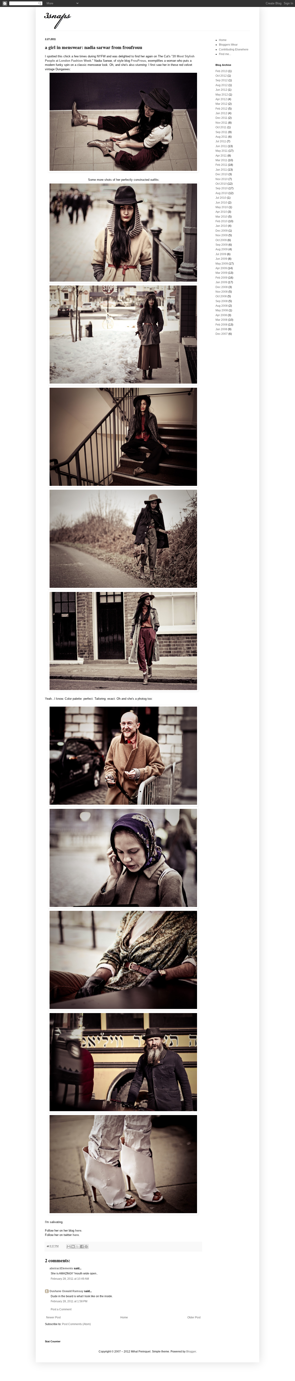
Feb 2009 (221, 277)
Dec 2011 (221, 117)
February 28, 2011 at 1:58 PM (69, 1301)
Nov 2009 (221, 235)
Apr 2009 (221, 268)
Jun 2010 (221, 202)
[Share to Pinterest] (86, 1246)
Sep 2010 (221, 188)
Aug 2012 (221, 85)
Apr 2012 (221, 99)
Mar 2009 (221, 272)
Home (124, 1317)
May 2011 (221, 150)
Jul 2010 (220, 197)
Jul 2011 (220, 141)
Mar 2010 (221, 216)
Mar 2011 (221, 160)
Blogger (191, 1351)
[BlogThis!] (73, 1246)
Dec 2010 (221, 174)
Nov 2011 (221, 122)
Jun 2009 (221, 258)
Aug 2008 (221, 305)
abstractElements (61, 1268)
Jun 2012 (221, 89)
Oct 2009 (221, 240)
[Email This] (68, 1246)
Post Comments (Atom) (76, 1324)
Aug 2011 (221, 136)
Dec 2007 (221, 333)
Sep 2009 (221, 244)
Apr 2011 (221, 155)
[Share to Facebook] (82, 1246)
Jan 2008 (221, 329)
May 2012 (221, 94)
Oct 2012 (221, 75)
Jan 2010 (221, 225)
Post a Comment (61, 1309)
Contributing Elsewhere (233, 49)
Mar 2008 (221, 319)
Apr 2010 (221, 211)
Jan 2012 (221, 113)
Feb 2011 (221, 164)
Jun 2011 (221, 146)
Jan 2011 (221, 169)
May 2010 (221, 207)
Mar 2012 (221, 103)
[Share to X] (77, 1246)
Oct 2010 (221, 183)
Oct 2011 (221, 127)
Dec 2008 (221, 287)
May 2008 (221, 310)
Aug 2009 (221, 249)
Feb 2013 (221, 71)
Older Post (194, 1317)
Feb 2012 (221, 108)
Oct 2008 (221, 296)
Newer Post (53, 1317)
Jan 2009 (221, 282)
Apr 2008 (221, 315)
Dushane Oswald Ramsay (66, 1291)
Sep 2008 (221, 301)
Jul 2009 (220, 254)
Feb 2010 (221, 221)
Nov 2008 (221, 291)
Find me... (225, 54)
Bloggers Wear (228, 44)
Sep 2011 (221, 132)
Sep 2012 (221, 80)
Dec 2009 (221, 230)
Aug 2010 (221, 193)
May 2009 (221, 263)
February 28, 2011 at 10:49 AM (70, 1278)
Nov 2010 (221, 179)
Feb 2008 (221, 324)
